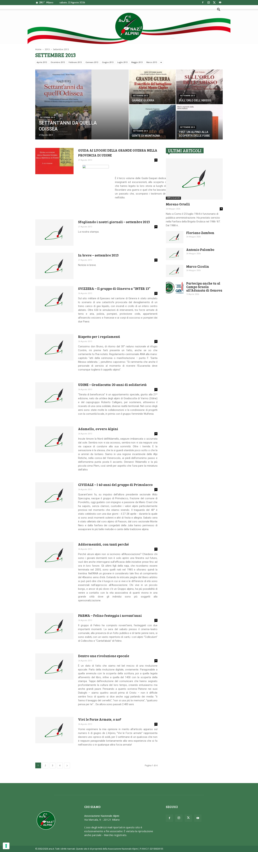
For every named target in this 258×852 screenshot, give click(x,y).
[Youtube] (220, 2)
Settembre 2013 (47, 117)
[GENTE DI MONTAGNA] (152, 122)
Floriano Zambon (200, 232)
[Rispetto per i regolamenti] (54, 347)
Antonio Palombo (200, 249)
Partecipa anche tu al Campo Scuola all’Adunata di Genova (204, 286)
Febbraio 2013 (75, 62)
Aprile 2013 (42, 62)
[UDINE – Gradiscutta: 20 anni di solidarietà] (54, 395)
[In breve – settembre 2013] (54, 266)
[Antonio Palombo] (174, 254)
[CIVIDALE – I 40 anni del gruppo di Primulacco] (54, 495)
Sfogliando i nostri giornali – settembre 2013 (114, 222)
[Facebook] (202, 2)
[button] (218, 10)
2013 (47, 49)
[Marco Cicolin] (174, 271)
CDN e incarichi (173, 198)
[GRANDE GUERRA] (152, 86)
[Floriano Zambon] (174, 237)
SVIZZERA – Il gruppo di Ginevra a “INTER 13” (114, 288)
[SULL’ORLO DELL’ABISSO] (199, 86)
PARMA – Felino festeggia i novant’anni (110, 615)
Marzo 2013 (151, 62)
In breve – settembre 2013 (98, 255)
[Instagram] (208, 2)
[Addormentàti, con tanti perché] (54, 555)
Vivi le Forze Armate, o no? (99, 719)
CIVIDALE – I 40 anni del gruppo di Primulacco (115, 484)
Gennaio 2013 (91, 62)
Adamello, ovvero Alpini (98, 429)
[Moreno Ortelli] (194, 179)
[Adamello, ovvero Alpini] (54, 439)
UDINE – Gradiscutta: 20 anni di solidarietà (112, 384)
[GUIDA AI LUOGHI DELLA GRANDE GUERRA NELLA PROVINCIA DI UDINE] (54, 161)
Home (38, 49)
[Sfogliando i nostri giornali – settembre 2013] (54, 232)
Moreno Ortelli (178, 204)
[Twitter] (214, 2)
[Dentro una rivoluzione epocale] (54, 666)
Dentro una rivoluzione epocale (103, 656)
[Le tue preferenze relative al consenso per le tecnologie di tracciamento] (6, 846)
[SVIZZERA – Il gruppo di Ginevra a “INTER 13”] (54, 299)
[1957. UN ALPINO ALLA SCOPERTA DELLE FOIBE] (199, 122)
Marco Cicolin (197, 266)
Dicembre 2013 (58, 62)
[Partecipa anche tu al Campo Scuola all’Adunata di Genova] (174, 288)
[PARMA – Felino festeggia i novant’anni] (54, 626)
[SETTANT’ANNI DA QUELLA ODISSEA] (82, 108)
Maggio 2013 (137, 62)
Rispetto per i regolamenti (99, 336)
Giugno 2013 (108, 62)
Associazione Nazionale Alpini (101, 815)
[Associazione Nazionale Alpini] (129, 26)
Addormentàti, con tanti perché (103, 544)
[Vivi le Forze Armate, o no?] (54, 730)
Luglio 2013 (122, 62)
